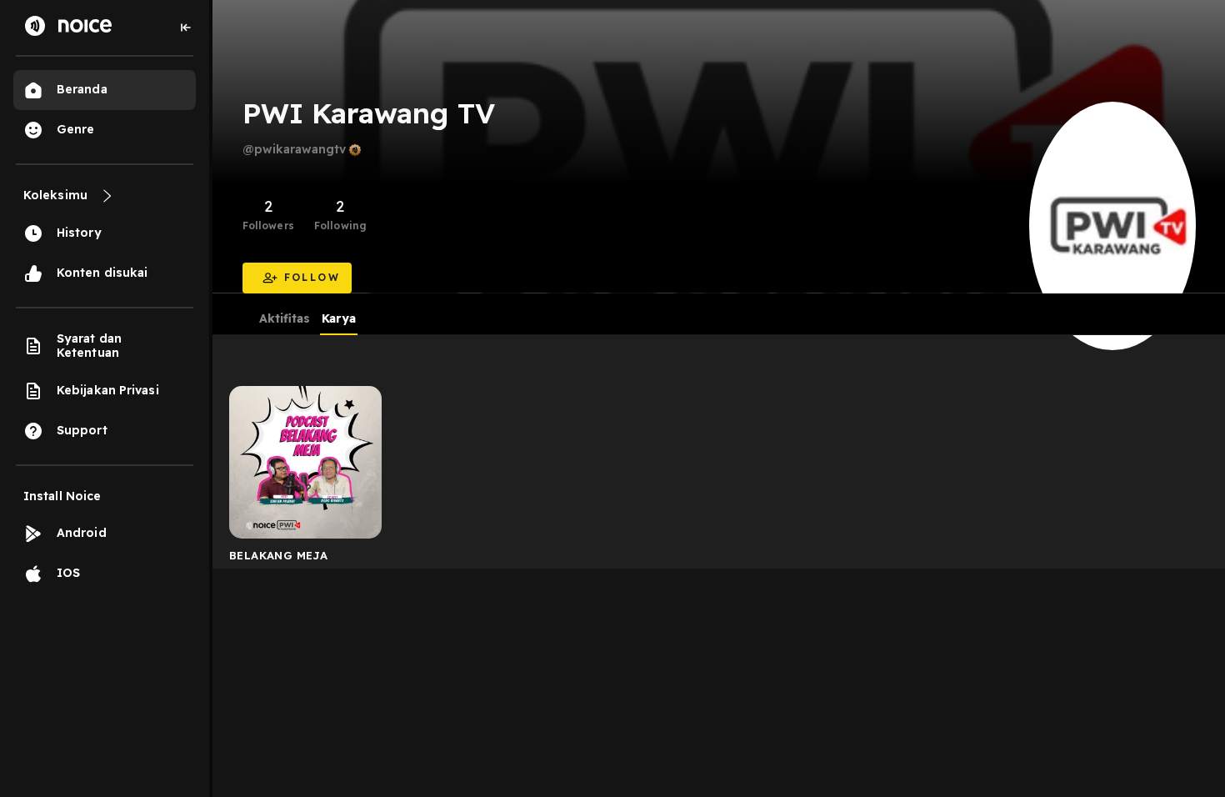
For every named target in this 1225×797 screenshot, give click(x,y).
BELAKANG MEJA (278, 555)
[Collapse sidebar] (185, 27)
